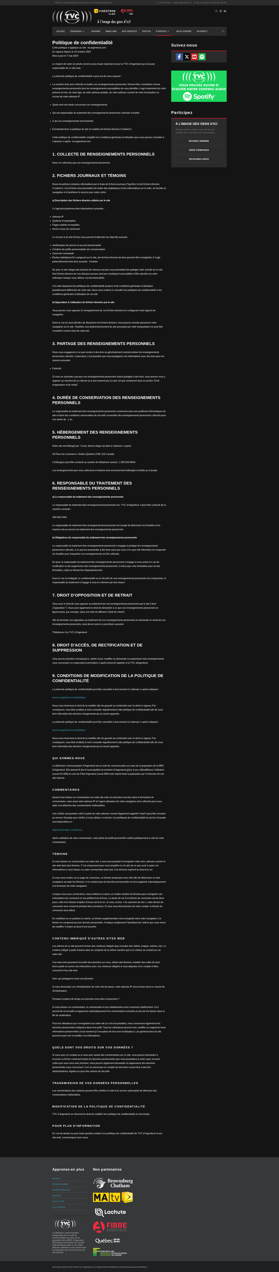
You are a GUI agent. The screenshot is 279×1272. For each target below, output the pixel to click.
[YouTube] (194, 56)
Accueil (60, 31)
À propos (161, 31)
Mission (56, 1179)
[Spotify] (201, 56)
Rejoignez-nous (199, 159)
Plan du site (58, 1201)
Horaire (95, 31)
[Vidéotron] (127, 1197)
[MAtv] (106, 1197)
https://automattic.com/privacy (67, 830)
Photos (146, 31)
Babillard (111, 31)
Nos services (129, 31)
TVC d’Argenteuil (85, 1267)
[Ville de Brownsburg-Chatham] (113, 1183)
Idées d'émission (199, 150)
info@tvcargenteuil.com (182, 3)
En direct (202, 31)
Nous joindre (184, 31)
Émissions (76, 31)
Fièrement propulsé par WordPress (133, 1267)
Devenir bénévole (61, 1190)
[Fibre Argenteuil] (110, 1227)
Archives (56, 1196)
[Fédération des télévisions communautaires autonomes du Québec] (110, 1252)
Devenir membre (60, 1184)
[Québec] (107, 1240)
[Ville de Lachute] (110, 1212)
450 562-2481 (165, 3)
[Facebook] (179, 56)
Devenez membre (199, 141)
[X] (186, 56)
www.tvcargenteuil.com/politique (69, 697)
